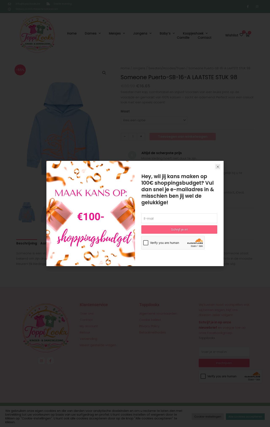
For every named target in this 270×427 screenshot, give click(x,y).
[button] (217, 166)
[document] (135, 213)
